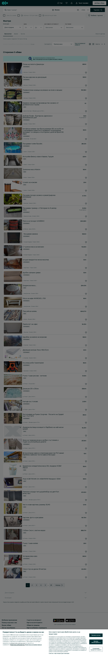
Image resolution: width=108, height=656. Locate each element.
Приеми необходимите (95, 641)
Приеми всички (95, 635)
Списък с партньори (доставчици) (59, 653)
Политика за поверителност (33, 644)
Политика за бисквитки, (18, 644)
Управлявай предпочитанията (96, 649)
